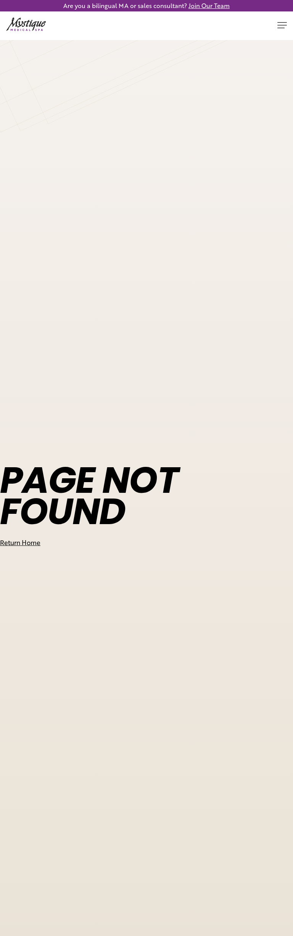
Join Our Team (209, 5)
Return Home (20, 542)
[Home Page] (26, 26)
